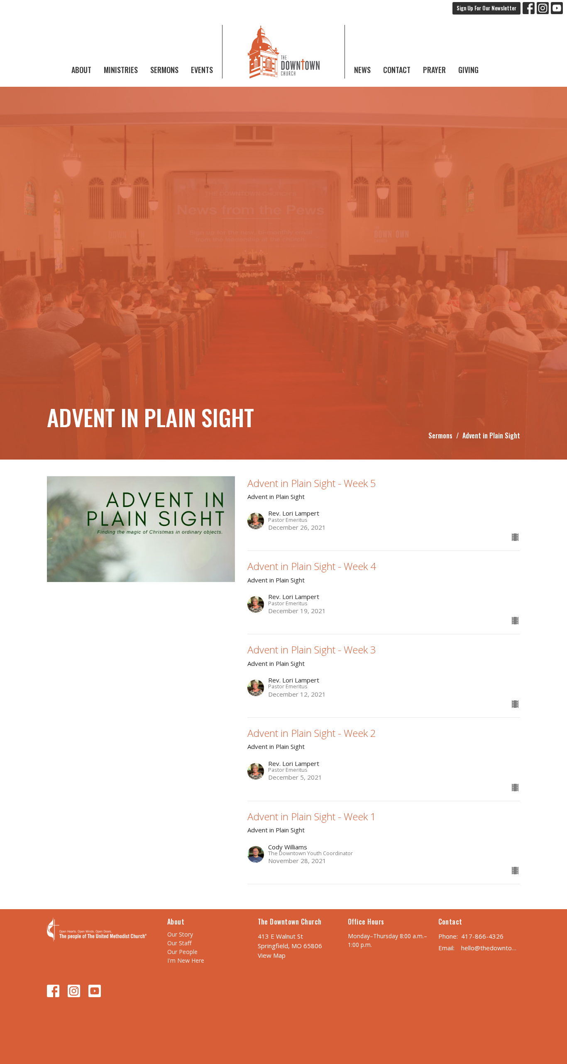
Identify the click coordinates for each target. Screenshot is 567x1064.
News (362, 69)
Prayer (434, 69)
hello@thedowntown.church (491, 948)
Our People (182, 952)
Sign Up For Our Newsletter (486, 8)
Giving (468, 69)
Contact (397, 69)
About (81, 69)
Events (202, 69)
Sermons (164, 69)
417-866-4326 (482, 936)
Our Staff (179, 943)
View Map (272, 955)
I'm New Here (185, 960)
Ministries (121, 69)
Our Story (180, 934)
